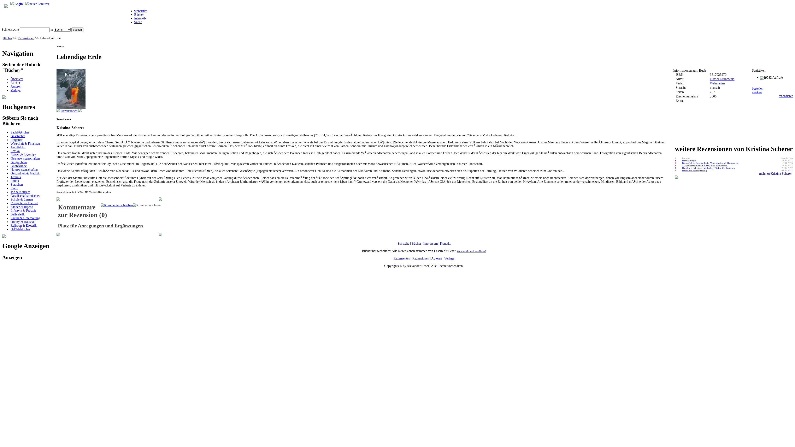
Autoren (16, 86)
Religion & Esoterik (24, 225)
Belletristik (18, 214)
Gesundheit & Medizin (25, 173)
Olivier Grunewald (722, 79)
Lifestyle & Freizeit (23, 210)
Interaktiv (140, 18)
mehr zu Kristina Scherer (775, 173)
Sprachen (17, 184)
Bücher (139, 14)
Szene (138, 22)
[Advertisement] (28, 290)
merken (757, 92)
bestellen (757, 88)
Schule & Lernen (22, 199)
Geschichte (18, 136)
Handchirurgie (689, 160)
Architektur (18, 147)
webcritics (140, 11)
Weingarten (717, 83)
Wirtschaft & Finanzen (25, 143)
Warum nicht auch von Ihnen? (471, 251)
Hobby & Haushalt (23, 221)
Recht (14, 188)
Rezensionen (26, 38)
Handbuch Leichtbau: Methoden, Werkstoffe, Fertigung (708, 168)
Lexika (15, 151)
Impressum (430, 243)
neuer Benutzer (39, 4)
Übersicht (17, 79)
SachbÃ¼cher (20, 132)
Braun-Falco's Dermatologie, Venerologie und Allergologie (710, 163)
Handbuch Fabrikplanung (694, 170)
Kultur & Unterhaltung (25, 218)
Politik (15, 181)
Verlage (15, 90)
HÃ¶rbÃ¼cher (20, 229)
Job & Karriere (20, 192)
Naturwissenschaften (24, 169)
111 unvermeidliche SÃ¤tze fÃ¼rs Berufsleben (704, 165)
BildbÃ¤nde (19, 166)
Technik (16, 177)
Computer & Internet (24, 203)
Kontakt (445, 243)
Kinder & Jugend (22, 207)
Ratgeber (16, 140)
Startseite (403, 243)
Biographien (19, 162)
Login (18, 4)
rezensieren (786, 96)
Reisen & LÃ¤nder (23, 154)
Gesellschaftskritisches (25, 195)
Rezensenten (402, 258)
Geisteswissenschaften (25, 158)
